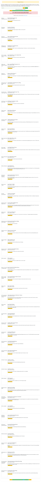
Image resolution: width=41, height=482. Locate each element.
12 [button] (26, 10)
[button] (24, 8)
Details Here (25, 15)
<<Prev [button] (11, 10)
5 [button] (17, 10)
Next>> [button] (30, 10)
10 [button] (23, 10)
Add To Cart (10, 21)
